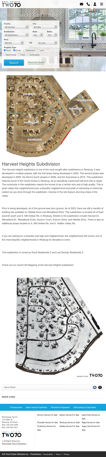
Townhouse (30, 50)
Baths (49, 31)
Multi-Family (11, 54)
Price (6, 39)
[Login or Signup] (94, 3)
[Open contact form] (81, 3)
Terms (58, 454)
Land (41, 50)
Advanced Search (36, 62)
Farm (22, 54)
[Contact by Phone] (88, 3)
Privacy (66, 454)
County (7, 23)
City (34, 23)
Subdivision (9, 31)
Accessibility (48, 454)
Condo (18, 50)
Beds (35, 31)
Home (8, 50)
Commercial (34, 54)
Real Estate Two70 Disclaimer (14, 443)
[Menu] (101, 3)
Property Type (10, 47)
